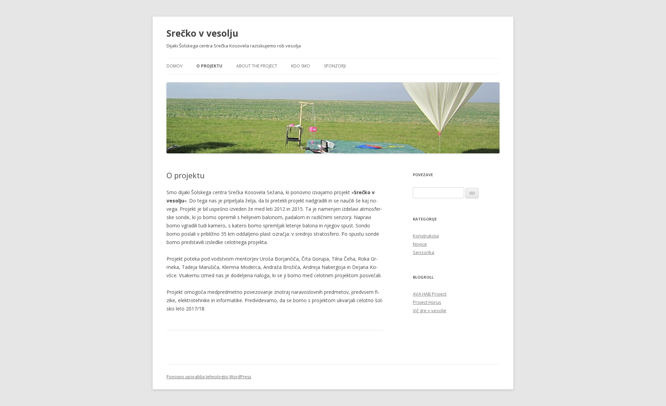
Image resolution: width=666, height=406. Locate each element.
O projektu (209, 66)
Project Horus (427, 302)
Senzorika (423, 252)
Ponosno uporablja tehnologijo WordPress (208, 377)
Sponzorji (335, 66)
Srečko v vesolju (202, 33)
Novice (420, 244)
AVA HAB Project (429, 294)
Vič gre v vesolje (429, 310)
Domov (174, 66)
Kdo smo (300, 66)
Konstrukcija (426, 236)
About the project (256, 66)
